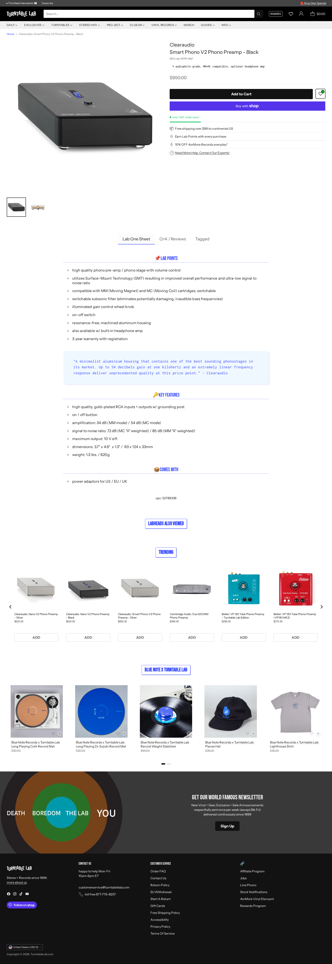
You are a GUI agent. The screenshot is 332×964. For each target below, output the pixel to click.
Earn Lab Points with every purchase (200, 136)
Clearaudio (182, 45)
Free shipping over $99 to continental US (204, 128)
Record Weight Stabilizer (158, 746)
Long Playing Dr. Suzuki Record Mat (101, 746)
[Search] (258, 14)
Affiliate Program (252, 871)
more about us (17, 882)
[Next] (324, 719)
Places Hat (213, 746)
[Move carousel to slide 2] (169, 764)
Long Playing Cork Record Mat (33, 746)
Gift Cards (157, 906)
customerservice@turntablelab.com (104, 887)
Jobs (243, 878)
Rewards (275, 13)
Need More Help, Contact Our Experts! (202, 153)
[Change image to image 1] (16, 207)
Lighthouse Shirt (282, 746)
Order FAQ (158, 871)
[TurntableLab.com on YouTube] (27, 894)
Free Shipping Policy (165, 913)
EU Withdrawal (161, 892)
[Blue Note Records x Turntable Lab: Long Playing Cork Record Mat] (37, 711)
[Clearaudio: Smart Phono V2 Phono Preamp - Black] (84, 116)
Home (10, 34)
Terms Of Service (162, 933)
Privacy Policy (160, 926)
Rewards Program (253, 906)
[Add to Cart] (59, 733)
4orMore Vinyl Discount (257, 899)
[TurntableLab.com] (22, 14)
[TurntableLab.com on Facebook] (8, 894)
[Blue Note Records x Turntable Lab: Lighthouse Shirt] (295, 711)
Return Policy (159, 885)
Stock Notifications (253, 892)
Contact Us (158, 878)
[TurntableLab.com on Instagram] (14, 894)
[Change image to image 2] (37, 207)
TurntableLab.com (42, 954)
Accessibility (159, 920)
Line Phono (248, 885)
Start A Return (160, 899)
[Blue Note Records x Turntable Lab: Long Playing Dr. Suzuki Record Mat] (101, 711)
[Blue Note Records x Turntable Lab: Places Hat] (230, 711)
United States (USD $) (25, 947)
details (321, 2)
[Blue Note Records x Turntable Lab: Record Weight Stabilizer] (166, 711)
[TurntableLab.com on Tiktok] (21, 894)
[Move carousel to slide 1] (163, 764)
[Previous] (8, 719)
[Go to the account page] (301, 13)
